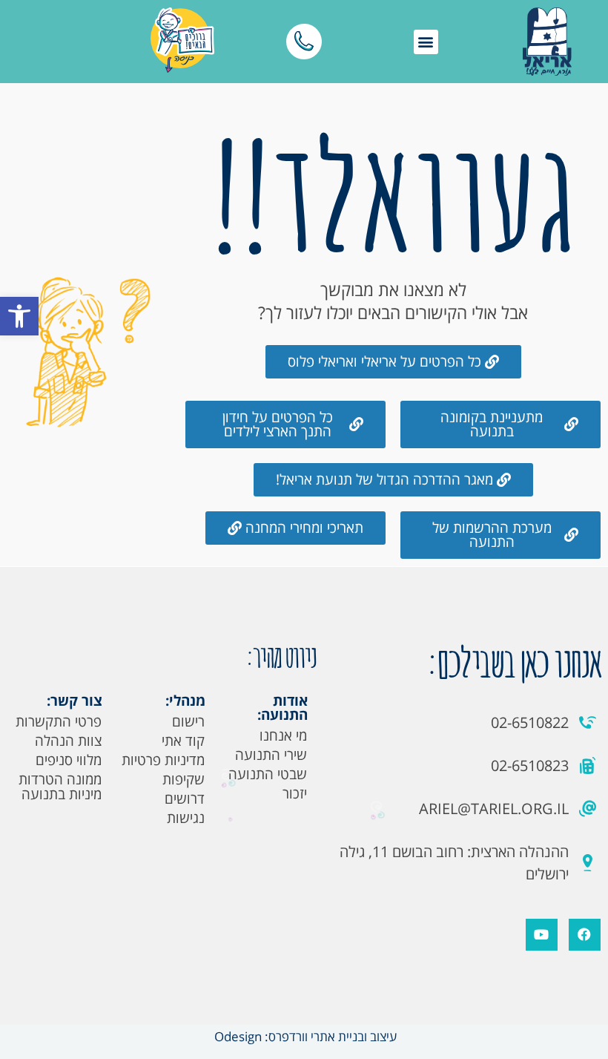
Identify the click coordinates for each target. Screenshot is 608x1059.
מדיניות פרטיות (163, 760)
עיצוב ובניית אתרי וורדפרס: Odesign (304, 1036)
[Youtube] (542, 935)
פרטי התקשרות (59, 721)
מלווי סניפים (69, 760)
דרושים (185, 798)
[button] (19, 316)
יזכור (294, 793)
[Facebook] (585, 935)
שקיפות (183, 779)
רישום (188, 721)
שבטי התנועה (267, 774)
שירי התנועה (271, 754)
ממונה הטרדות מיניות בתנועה (60, 787)
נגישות (186, 817)
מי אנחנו (283, 735)
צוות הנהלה (68, 740)
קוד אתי (183, 740)
